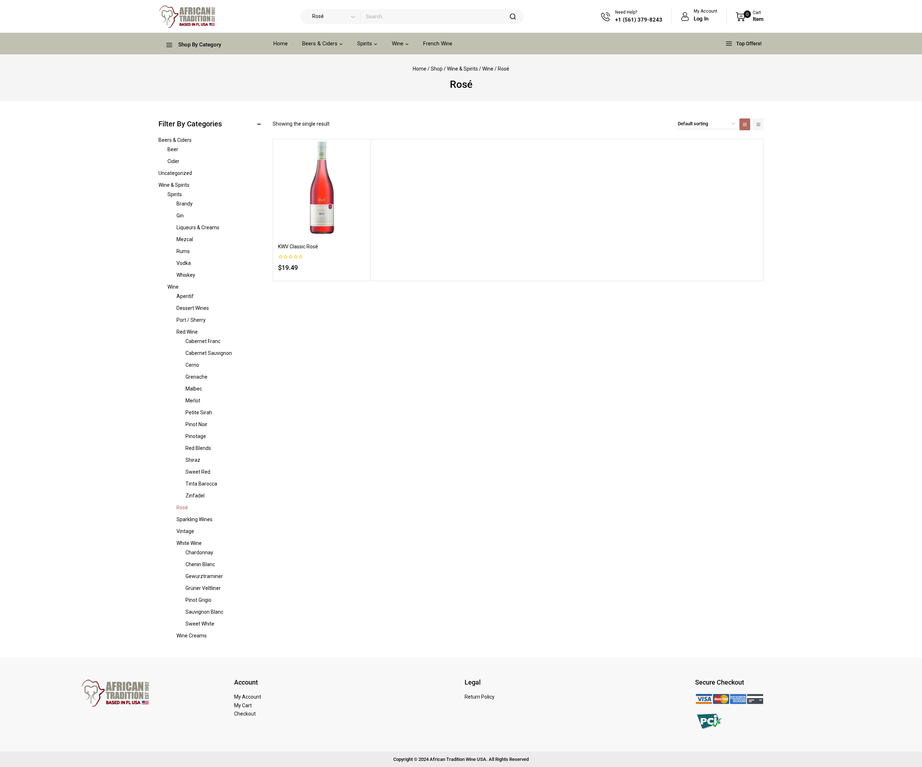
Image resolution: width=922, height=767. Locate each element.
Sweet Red (197, 472)
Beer (172, 149)
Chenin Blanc (200, 564)
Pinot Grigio (198, 600)
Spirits (174, 194)
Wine (173, 287)
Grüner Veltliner (203, 588)
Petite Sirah (198, 412)
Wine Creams (191, 636)
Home (280, 43)
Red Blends (198, 448)
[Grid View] (744, 124)
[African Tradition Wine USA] (187, 16)
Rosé (182, 507)
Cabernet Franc (202, 341)
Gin (180, 215)
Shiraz (192, 460)
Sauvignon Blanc (204, 612)
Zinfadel (195, 495)
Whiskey (185, 275)
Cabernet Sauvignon (208, 353)
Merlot (192, 400)
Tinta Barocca (201, 484)
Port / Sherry (191, 320)
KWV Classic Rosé (298, 246)
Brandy (184, 204)
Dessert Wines (192, 308)
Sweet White (199, 624)
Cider (173, 161)
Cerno (192, 365)
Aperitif (185, 296)
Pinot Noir (196, 424)
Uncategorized (175, 173)
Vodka (183, 263)
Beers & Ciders (175, 140)
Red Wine (187, 332)
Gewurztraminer (204, 576)
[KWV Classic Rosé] (322, 188)
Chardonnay (199, 552)
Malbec (193, 389)
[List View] (758, 124)
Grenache (196, 377)
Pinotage (195, 436)
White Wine (189, 543)
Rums (183, 251)
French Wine (437, 43)
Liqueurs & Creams (197, 227)
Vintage (185, 531)
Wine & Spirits (173, 185)
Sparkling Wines (194, 519)
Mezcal (184, 239)
